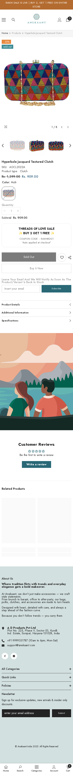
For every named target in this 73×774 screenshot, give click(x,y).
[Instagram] (14, 656)
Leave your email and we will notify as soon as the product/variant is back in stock (36, 281)
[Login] (59, 20)
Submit (61, 713)
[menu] (4, 20)
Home (5, 33)
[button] (62, 127)
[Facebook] (5, 656)
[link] (62, 257)
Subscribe (56, 288)
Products (16, 33)
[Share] (68, 257)
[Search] (13, 20)
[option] (36, 83)
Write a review (36, 464)
